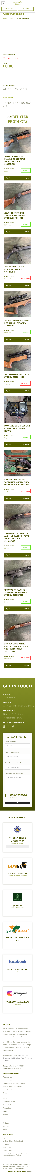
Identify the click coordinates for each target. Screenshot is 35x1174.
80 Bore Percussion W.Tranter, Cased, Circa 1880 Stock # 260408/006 (17, 482)
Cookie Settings (19, 1168)
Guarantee (7, 1147)
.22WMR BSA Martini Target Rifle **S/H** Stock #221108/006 (14, 215)
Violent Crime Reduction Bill (13, 1141)
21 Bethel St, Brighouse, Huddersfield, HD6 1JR (13, 716)
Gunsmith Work (9, 1102)
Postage (6, 1144)
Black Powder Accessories (12, 1087)
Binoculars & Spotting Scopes (14, 1083)
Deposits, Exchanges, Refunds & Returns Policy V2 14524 (15, 1154)
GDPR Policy (7, 1151)
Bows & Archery (8, 1090)
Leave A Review (8, 97)
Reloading (7, 1108)
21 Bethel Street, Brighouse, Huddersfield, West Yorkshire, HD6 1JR (17, 1058)
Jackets (6, 1123)
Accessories (7, 1077)
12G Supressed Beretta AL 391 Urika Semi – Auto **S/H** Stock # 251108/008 (16, 537)
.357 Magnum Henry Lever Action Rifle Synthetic (14, 269)
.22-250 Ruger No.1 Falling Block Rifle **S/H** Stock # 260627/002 (14, 160)
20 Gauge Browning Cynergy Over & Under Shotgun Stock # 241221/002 (16, 647)
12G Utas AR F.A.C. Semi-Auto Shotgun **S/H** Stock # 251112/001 (16, 592)
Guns (5, 1098)
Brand (5, 1093)
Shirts (5, 1129)
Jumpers (6, 1126)
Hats (4, 1120)
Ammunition (7, 1080)
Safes (5, 1111)
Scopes (5, 1114)
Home (5, 18)
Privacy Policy (22, 1166)
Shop (11, 18)
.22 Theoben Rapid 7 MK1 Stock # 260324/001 (16, 375)
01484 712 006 (9, 697)
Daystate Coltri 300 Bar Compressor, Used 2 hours (17, 428)
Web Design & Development (16, 1171)
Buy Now (17, 178)
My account (7, 1138)
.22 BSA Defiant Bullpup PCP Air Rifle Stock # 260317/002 (16, 323)
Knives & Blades (9, 1105)
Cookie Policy (7, 1168)
